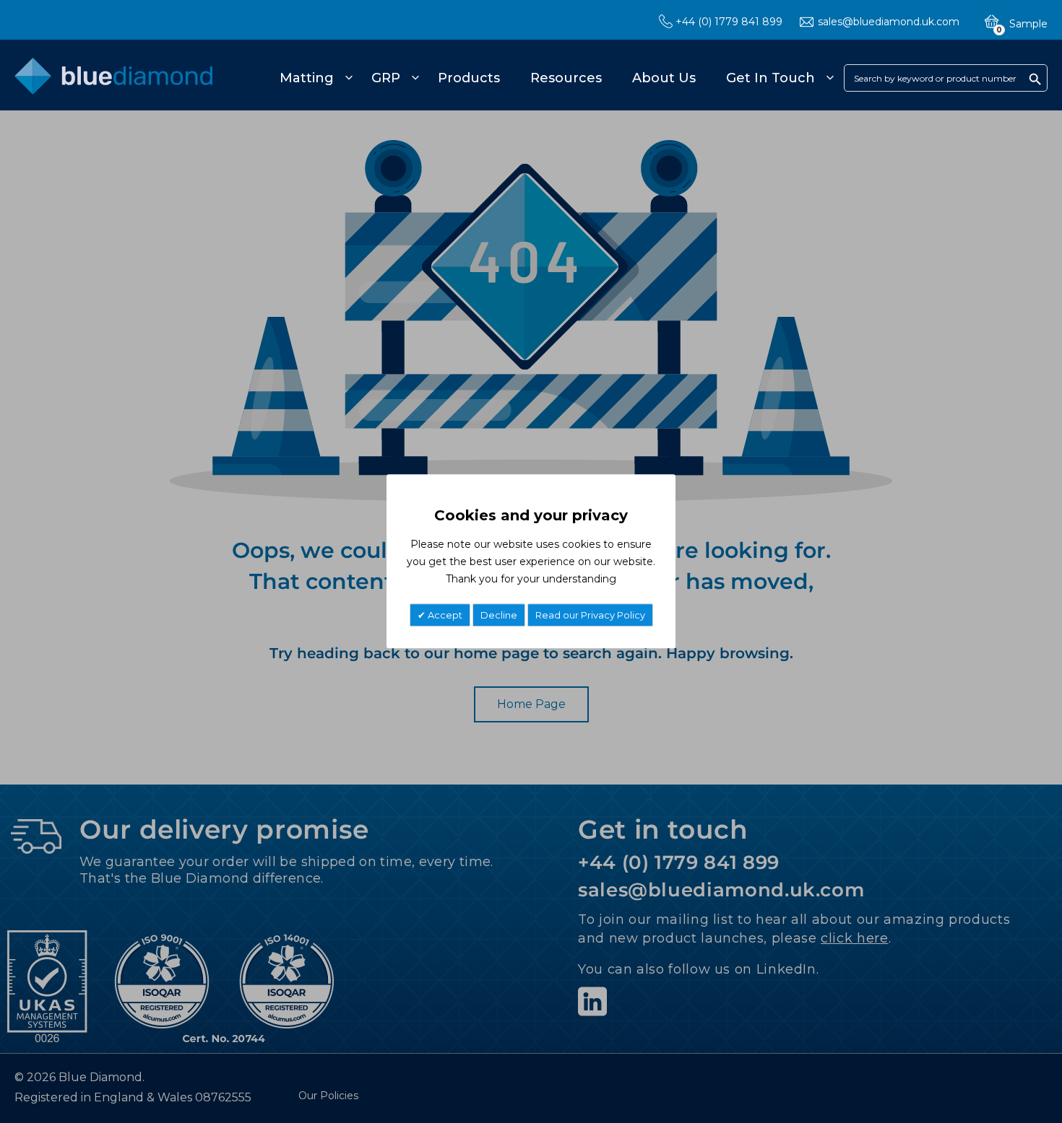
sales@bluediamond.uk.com (888, 21)
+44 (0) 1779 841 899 (728, 21)
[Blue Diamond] (113, 84)
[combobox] (946, 78)
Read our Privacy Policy (590, 615)
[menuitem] (313, 78)
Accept (444, 615)
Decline (498, 615)
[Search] (1035, 78)
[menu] (554, 78)
